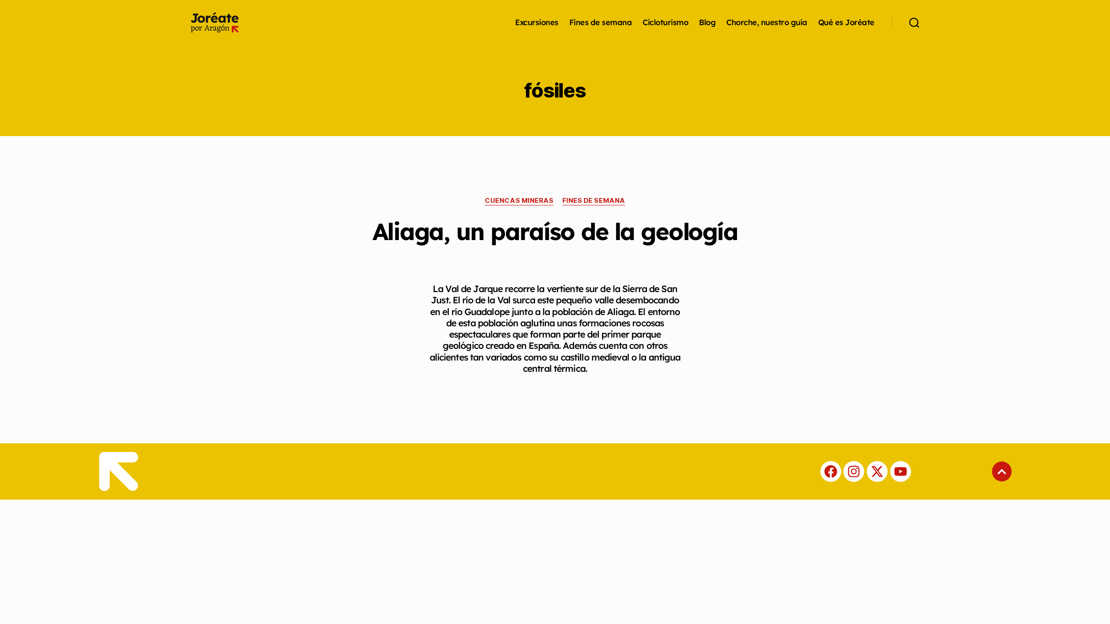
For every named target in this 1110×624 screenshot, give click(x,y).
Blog (707, 22)
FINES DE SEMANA (593, 201)
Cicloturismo (665, 22)
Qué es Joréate (846, 22)
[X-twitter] (877, 471)
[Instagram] (853, 471)
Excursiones (536, 22)
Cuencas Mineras (519, 201)
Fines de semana (600, 22)
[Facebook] (830, 471)
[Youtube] (900, 471)
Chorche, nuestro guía (766, 22)
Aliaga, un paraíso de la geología (555, 231)
